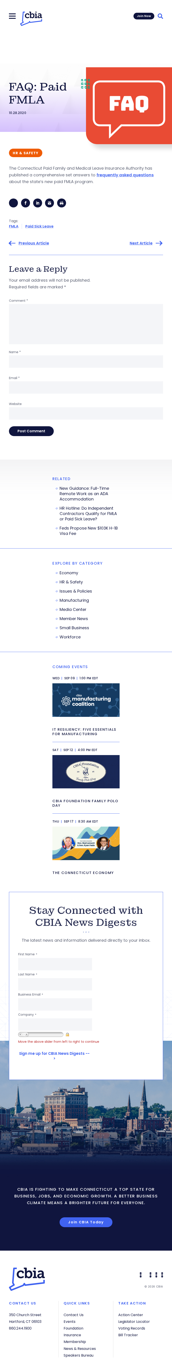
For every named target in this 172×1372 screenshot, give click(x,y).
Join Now (144, 16)
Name (15, 352)
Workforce (70, 637)
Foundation (73, 1328)
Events (69, 1321)
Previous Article (34, 243)
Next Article (141, 243)
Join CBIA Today (86, 1222)
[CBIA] (31, 19)
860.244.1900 (20, 1328)
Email (14, 378)
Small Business (74, 628)
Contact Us (74, 1314)
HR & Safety (71, 582)
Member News (74, 618)
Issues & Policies (76, 591)
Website (15, 404)
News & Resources (80, 1348)
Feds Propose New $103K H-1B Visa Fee (89, 531)
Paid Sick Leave (39, 226)
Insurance (72, 1335)
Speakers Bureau (78, 1355)
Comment (18, 300)
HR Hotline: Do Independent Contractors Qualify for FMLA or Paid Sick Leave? (88, 514)
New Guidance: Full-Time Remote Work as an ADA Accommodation (84, 494)
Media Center (73, 609)
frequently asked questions (125, 175)
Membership (75, 1341)
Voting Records (131, 1328)
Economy (69, 573)
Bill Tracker (128, 1335)
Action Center (130, 1314)
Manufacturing (74, 600)
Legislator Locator (134, 1321)
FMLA (13, 226)
